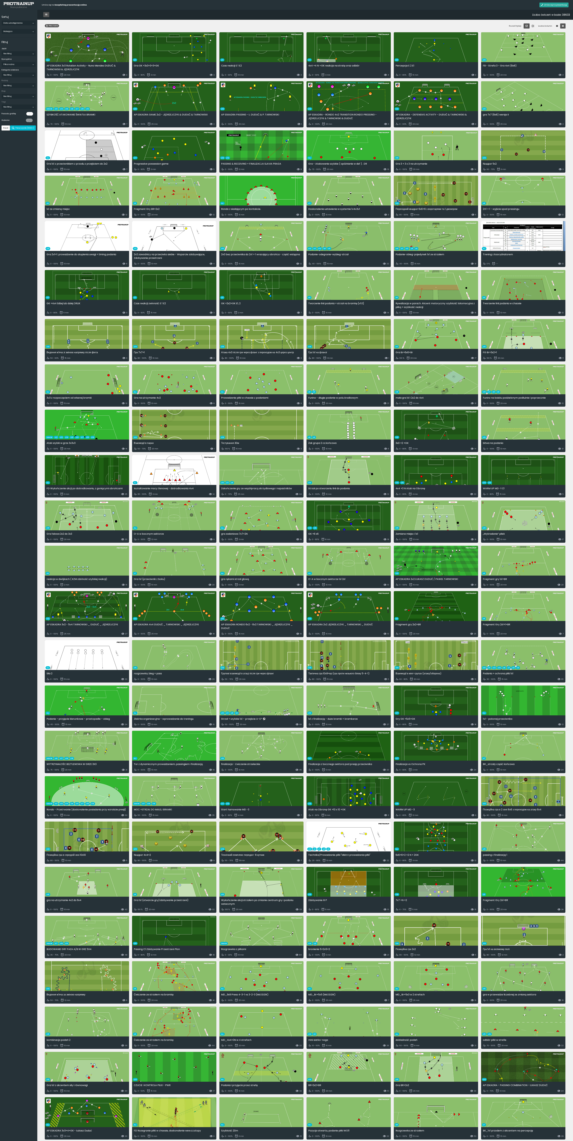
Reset (5, 128)
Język (3, 48)
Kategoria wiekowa (10, 70)
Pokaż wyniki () (24, 128)
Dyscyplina (6, 59)
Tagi (3, 102)
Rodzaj (4, 80)
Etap (3, 91)
